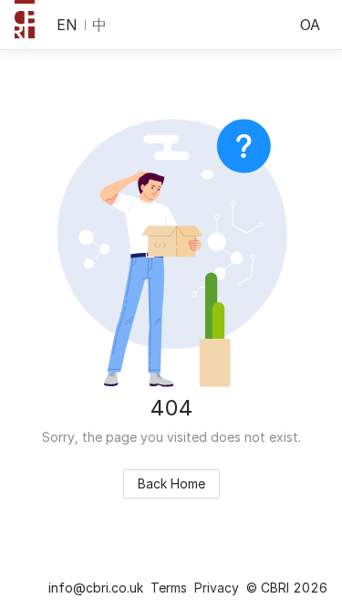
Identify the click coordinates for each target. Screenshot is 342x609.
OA (310, 25)
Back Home (171, 483)
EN (67, 25)
